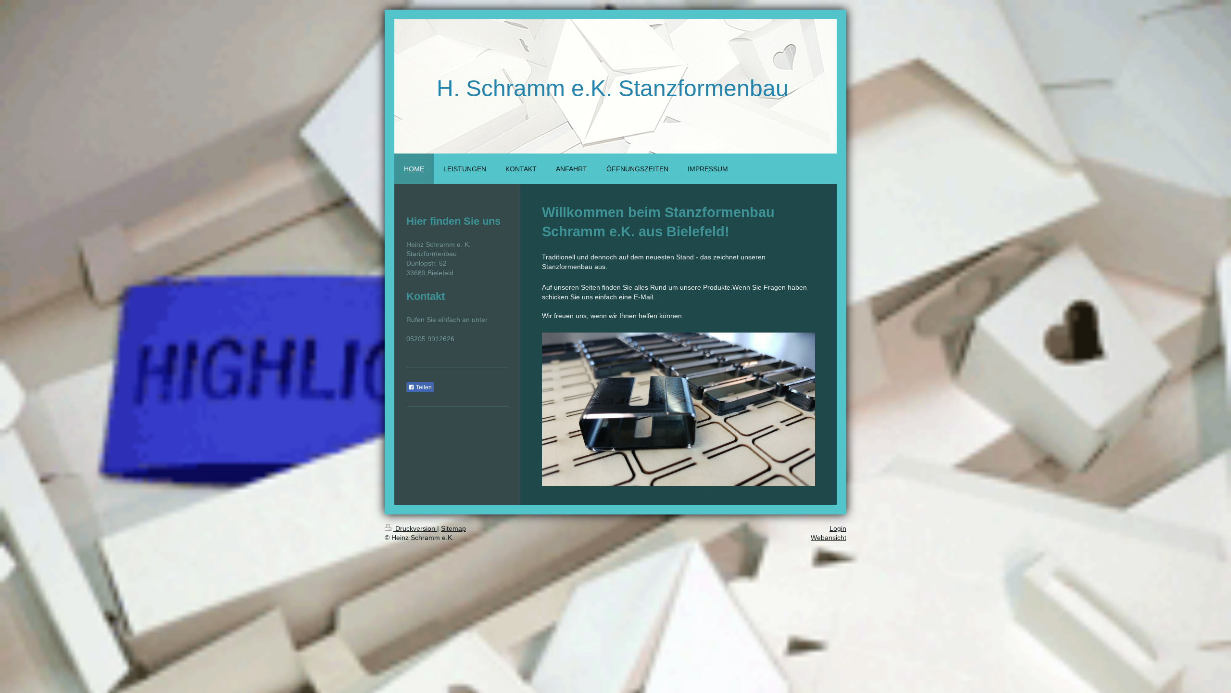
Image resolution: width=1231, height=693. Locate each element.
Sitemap (453, 528)
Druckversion (415, 528)
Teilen (423, 387)
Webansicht (828, 537)
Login (837, 528)
